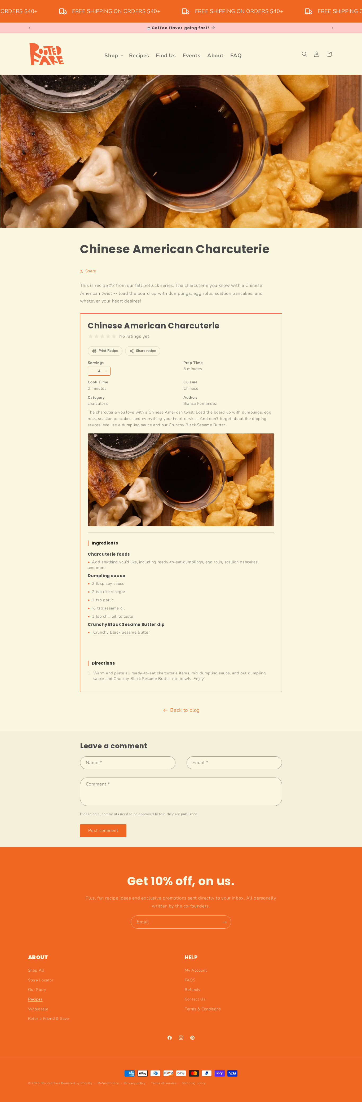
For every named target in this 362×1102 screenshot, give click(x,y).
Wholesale (38, 1009)
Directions (103, 663)
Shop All (36, 970)
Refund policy (108, 1083)
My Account (196, 970)
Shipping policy (194, 1083)
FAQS (190, 980)
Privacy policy (134, 1083)
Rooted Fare (51, 1083)
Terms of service (163, 1083)
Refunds (192, 989)
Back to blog (185, 710)
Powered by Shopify (76, 1083)
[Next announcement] (332, 28)
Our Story (37, 989)
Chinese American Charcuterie (153, 325)
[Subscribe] (225, 921)
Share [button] (90, 271)
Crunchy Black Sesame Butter (121, 632)
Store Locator (41, 980)
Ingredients (105, 543)
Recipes (35, 999)
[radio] (91, 336)
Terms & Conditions (203, 1009)
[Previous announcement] (30, 28)
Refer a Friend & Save (48, 1018)
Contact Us (195, 999)
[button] (113, 55)
